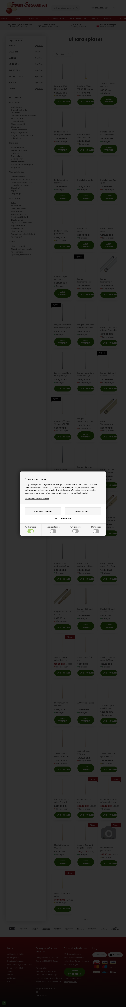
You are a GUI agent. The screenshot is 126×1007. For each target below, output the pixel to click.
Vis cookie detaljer (63, 518)
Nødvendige (30, 527)
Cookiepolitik (82, 493)
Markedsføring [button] (53, 527)
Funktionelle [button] (75, 527)
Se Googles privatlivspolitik (37, 498)
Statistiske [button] (96, 527)
